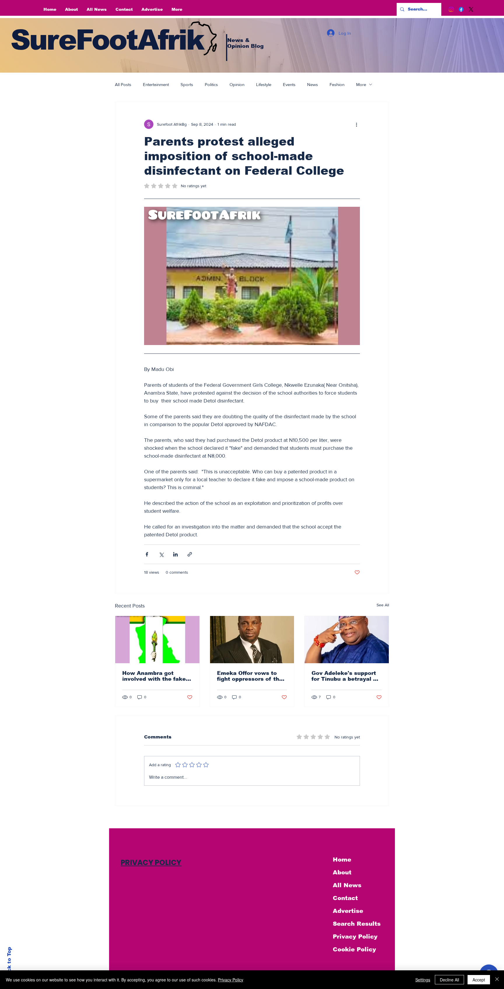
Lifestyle (263, 84)
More (361, 84)
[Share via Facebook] (147, 554)
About (342, 872)
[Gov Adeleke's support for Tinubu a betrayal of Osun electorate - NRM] (346, 639)
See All (383, 605)
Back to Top (9, 963)
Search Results (357, 923)
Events (289, 84)
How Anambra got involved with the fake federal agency (154, 676)
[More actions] (356, 124)
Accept (479, 980)
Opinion (237, 84)
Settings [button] (422, 980)
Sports (187, 84)
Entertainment (156, 84)
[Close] (497, 979)
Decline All (449, 980)
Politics (211, 84)
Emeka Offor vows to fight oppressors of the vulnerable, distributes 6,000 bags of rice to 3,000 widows (250, 676)
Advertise (348, 911)
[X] (471, 9)
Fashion (337, 84)
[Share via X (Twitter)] (161, 554)
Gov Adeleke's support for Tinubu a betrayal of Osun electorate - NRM (345, 676)
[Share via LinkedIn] (175, 554)
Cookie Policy (354, 949)
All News (347, 885)
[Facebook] (461, 9)
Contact (345, 898)
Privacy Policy (355, 936)
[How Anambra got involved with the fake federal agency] (157, 639)
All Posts (123, 84)
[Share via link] (189, 554)
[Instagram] (451, 9)
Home (342, 859)
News (312, 84)
